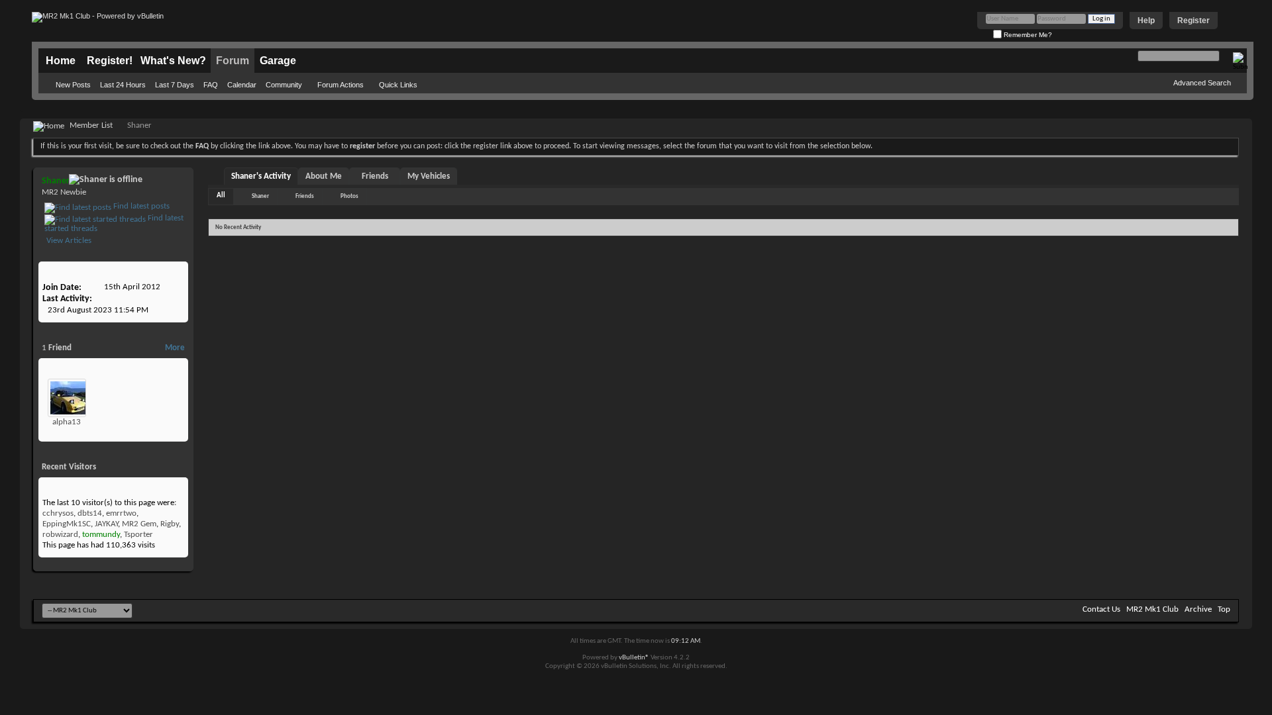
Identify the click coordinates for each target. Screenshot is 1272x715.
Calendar (241, 85)
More (175, 348)
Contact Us (1101, 609)
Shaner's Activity (261, 176)
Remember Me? (1027, 34)
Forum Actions (340, 85)
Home (61, 60)
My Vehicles (428, 176)
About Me (323, 176)
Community (284, 85)
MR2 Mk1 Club (1152, 609)
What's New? (173, 60)
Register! (109, 60)
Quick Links (398, 85)
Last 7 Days (174, 85)
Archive (1198, 609)
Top (1224, 609)
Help (1146, 20)
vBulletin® (634, 657)
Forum (232, 60)
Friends (375, 176)
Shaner (260, 196)
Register (1193, 20)
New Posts (73, 85)
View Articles (67, 240)
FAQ (210, 85)
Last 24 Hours (123, 85)
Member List (91, 125)
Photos (349, 196)
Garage (278, 60)
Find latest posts (140, 206)
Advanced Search (1202, 83)
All (221, 195)
